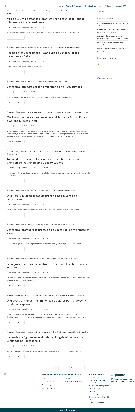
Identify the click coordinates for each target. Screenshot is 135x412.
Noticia (45, 27)
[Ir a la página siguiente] (88, 368)
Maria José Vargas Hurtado (18, 27)
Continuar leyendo (17, 37)
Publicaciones (69, 385)
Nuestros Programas (93, 6)
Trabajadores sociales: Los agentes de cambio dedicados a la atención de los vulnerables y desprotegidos (45, 160)
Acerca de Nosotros (73, 6)
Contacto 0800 (121, 6)
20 (82, 367)
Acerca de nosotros (48, 381)
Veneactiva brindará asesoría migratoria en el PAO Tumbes (44, 87)
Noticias (108, 6)
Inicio (61, 6)
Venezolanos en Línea (49, 388)
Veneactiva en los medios (73, 381)
